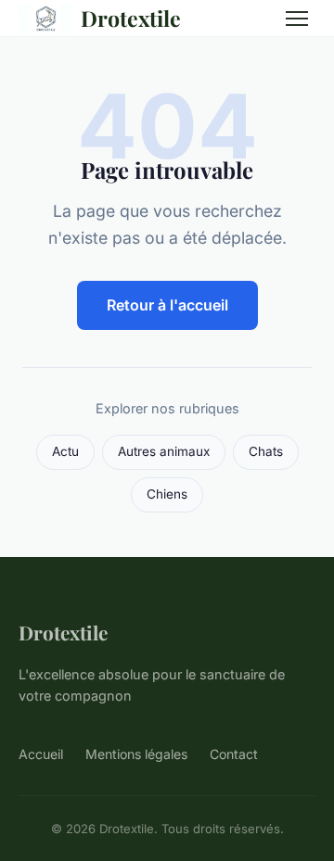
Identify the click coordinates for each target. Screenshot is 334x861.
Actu (65, 451)
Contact (234, 754)
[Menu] (296, 18)
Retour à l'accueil (167, 305)
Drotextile (131, 18)
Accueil (41, 754)
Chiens (167, 494)
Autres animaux (164, 451)
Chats (266, 451)
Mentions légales (136, 754)
